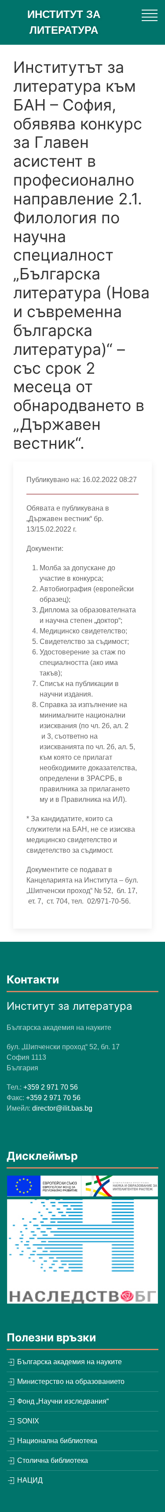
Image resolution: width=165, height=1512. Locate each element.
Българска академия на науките (68, 1361)
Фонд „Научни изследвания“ (62, 1401)
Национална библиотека (56, 1440)
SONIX (27, 1421)
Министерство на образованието (70, 1381)
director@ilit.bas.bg (62, 1108)
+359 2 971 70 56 (50, 1087)
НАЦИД (29, 1480)
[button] (149, 15)
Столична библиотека (51, 1460)
